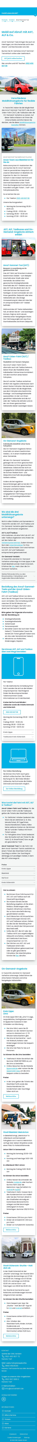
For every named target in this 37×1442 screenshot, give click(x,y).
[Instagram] (4, 1399)
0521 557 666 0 (12, 1379)
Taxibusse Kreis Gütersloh (14, 737)
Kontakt (7, 1411)
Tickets (7, 1419)
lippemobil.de (12, 1068)
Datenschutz (24, 1434)
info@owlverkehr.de (14, 1388)
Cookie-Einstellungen (14, 1437)
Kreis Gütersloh (8, 882)
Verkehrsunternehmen (11, 542)
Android (10, 1189)
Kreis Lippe (7, 732)
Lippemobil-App (13, 1071)
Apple (17, 1189)
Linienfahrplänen (16, 545)
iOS (10, 1308)
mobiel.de (18, 1182)
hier (13, 566)
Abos (6, 1423)
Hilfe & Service (10, 1415)
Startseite (5, 20)
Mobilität (11, 20)
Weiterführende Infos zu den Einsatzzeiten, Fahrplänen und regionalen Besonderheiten (14, 576)
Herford (5, 878)
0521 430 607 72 (12, 1356)
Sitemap (26, 1437)
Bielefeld (5, 873)
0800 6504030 (11, 1365)
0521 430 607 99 (23, 198)
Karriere (7, 1428)
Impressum (13, 1434)
